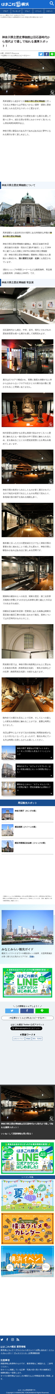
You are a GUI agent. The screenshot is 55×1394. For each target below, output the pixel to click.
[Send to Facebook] (46, 54)
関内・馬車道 (37, 1038)
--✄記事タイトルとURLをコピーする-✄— (15, 55)
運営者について (7, 1350)
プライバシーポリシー (24, 1350)
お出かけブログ (18, 1038)
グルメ (27, 11)
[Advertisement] (27, 25)
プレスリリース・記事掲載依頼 (27, 1353)
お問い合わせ (41, 1350)
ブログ (5, 11)
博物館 (28, 1038)
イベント (38, 11)
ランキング (16, 11)
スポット (49, 11)
